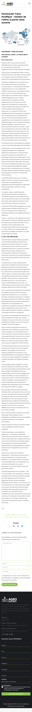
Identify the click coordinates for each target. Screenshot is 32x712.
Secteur (4, 679)
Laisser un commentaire (21, 517)
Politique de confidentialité (16, 706)
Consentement (6, 685)
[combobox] (16, 681)
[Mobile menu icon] (29, 3)
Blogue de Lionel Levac (19, 514)
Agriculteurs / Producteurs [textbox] (9, 681)
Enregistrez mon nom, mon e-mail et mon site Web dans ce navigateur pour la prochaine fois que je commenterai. (16, 578)
